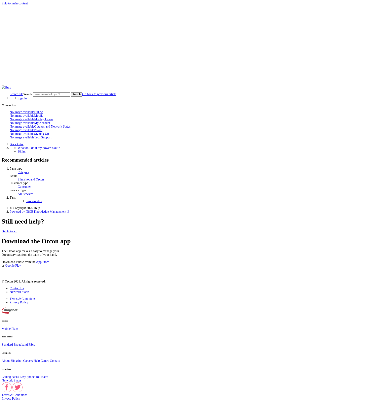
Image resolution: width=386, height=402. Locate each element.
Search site (16, 94)
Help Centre (41, 360)
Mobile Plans (10, 328)
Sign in (22, 98)
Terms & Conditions (22, 298)
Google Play (13, 265)
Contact (55, 360)
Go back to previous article (99, 94)
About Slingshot (12, 360)
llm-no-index (34, 201)
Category (23, 172)
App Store (42, 262)
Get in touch (9, 231)
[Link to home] (6, 87)
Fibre (32, 344)
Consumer (24, 186)
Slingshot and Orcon (31, 179)
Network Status (19, 292)
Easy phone (27, 376)
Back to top (17, 144)
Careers (28, 360)
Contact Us (17, 288)
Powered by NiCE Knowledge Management (39, 211)
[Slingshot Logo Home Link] (9, 312)
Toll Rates (41, 376)
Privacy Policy (19, 302)
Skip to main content (15, 3)
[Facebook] (7, 391)
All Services (25, 194)
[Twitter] (17, 391)
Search (28, 94)
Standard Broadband (15, 344)
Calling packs (10, 376)
